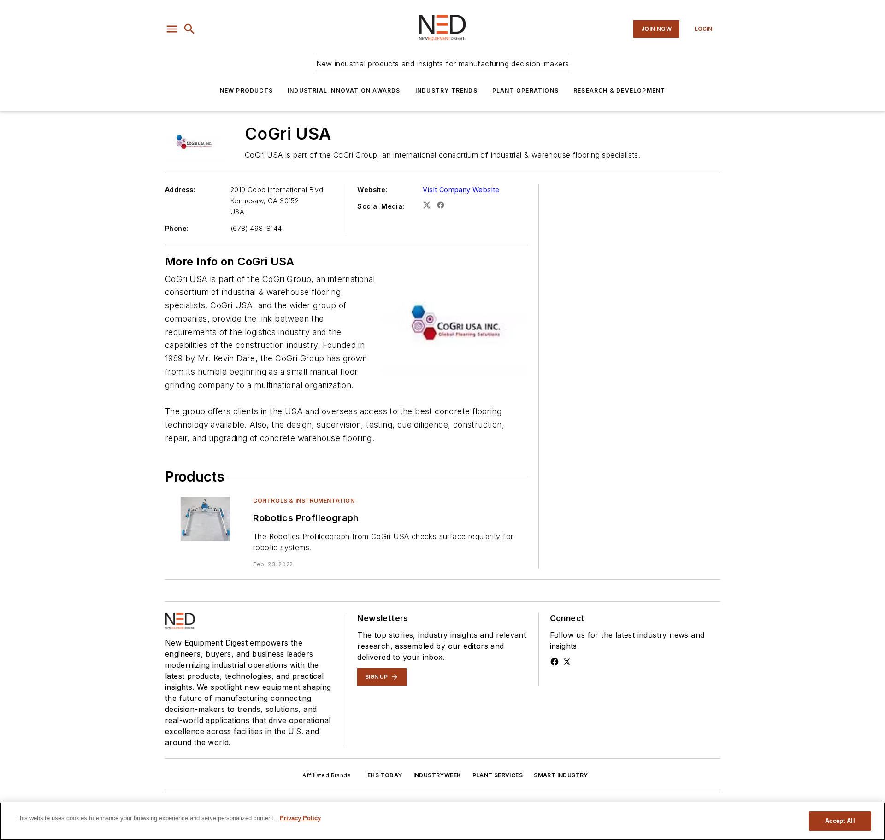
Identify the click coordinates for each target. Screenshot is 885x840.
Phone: (177, 228)
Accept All (840, 820)
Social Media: (380, 206)
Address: (180, 190)
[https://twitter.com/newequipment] (567, 661)
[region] (442, 821)
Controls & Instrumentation (304, 500)
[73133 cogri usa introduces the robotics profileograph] (205, 519)
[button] (172, 29)
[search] (189, 29)
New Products (246, 90)
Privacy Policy (300, 818)
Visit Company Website (461, 190)
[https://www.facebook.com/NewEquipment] (554, 661)
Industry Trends (446, 90)
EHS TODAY (384, 775)
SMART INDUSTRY (561, 775)
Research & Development (619, 90)
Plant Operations (525, 90)
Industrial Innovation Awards (344, 90)
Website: (372, 190)
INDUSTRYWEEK (437, 775)
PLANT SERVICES (497, 775)
